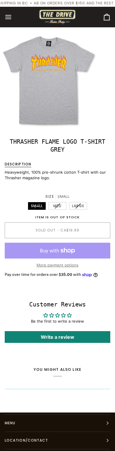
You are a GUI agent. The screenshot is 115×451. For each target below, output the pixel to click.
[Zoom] (11, 118)
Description (18, 164)
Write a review (57, 337)
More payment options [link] (57, 265)
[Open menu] (13, 17)
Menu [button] (10, 422)
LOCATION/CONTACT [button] (26, 440)
